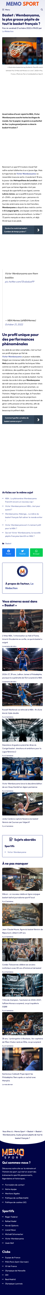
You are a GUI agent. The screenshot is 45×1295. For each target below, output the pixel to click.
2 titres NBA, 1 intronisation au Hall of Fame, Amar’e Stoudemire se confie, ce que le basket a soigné (22, 639)
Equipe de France (12, 1257)
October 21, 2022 (14, 324)
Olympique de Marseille (15, 1270)
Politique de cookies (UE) (15, 1202)
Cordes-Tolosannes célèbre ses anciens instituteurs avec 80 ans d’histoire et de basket (21, 966)
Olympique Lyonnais (14, 1283)
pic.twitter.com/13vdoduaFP (19, 281)
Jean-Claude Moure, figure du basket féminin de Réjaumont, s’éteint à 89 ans (22, 931)
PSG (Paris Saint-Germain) (17, 1262)
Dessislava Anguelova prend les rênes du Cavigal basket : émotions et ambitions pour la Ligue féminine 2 (21, 748)
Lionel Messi (10, 1230)
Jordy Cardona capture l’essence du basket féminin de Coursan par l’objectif (20, 820)
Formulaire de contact (14, 1185)
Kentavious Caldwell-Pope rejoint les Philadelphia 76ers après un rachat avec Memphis (19, 1077)
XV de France (11, 1266)
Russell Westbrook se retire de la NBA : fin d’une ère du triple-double (22, 711)
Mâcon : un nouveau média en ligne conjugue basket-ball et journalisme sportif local (21, 896)
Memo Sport (19, 1131)
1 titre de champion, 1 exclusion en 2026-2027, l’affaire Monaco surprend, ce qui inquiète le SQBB (21, 1003)
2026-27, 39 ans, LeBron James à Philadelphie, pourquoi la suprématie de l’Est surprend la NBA (22, 676)
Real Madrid (10, 1279)
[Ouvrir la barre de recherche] (42, 9)
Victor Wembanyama (17, 852)
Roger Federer (11, 1217)
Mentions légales (12, 1193)
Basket (8, 543)
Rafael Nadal (10, 1221)
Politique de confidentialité (16, 1198)
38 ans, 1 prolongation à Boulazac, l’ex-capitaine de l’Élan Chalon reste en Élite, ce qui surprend (22, 1040)
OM (6, 1275)
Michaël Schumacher (14, 1234)
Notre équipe (11, 1189)
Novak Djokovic (12, 1225)
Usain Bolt (9, 1243)
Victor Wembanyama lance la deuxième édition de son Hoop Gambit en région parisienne (22, 785)
